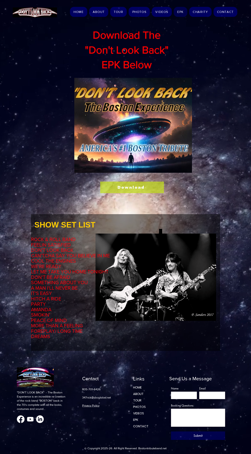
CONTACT (140, 426)
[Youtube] (30, 419)
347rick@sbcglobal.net (96, 397)
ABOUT (138, 394)
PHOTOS (139, 407)
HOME (137, 387)
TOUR (137, 400)
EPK (135, 420)
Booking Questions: (182, 405)
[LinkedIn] (40, 419)
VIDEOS (138, 413)
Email (202, 388)
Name (174, 388)
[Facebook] (21, 419)
